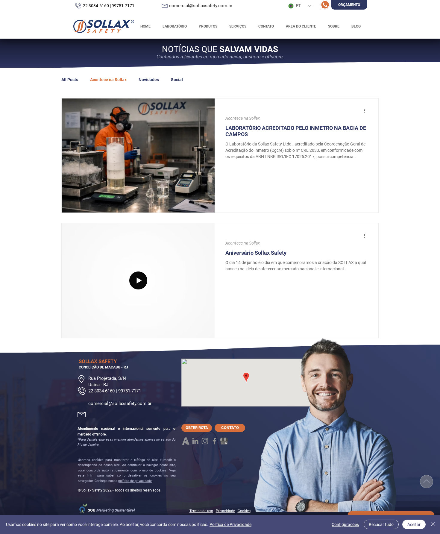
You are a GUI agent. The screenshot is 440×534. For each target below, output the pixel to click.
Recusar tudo (381, 524)
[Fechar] (432, 524)
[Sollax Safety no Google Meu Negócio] (224, 441)
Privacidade (225, 511)
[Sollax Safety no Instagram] (205, 441)
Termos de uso (201, 511)
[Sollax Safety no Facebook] (214, 441)
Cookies (244, 511)
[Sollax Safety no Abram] (185, 441)
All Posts (69, 79)
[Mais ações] (366, 110)
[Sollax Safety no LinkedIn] (195, 441)
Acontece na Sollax (108, 79)
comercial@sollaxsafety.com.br (119, 403)
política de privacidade (135, 481)
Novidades (149, 79)
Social (177, 79)
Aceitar (414, 524)
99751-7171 (123, 5)
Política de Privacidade (230, 524)
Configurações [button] (345, 524)
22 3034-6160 (96, 5)
